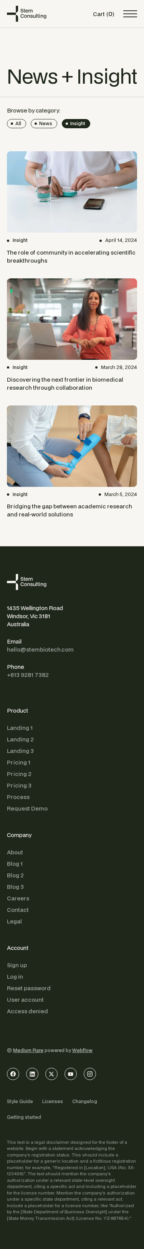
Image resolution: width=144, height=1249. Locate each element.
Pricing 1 (18, 762)
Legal (14, 921)
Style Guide (20, 1101)
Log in (15, 976)
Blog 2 (15, 875)
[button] (103, 13)
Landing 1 (20, 727)
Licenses (52, 1101)
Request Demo (27, 808)
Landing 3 (20, 750)
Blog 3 (15, 886)
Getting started (24, 1117)
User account (25, 999)
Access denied (27, 1011)
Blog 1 (15, 863)
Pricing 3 (19, 785)
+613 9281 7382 (28, 674)
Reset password (29, 988)
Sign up (17, 965)
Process (18, 797)
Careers (18, 898)
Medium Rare (28, 1050)
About (15, 852)
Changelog (84, 1101)
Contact (18, 909)
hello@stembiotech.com (40, 649)
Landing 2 (20, 739)
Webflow (82, 1050)
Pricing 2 (19, 774)
